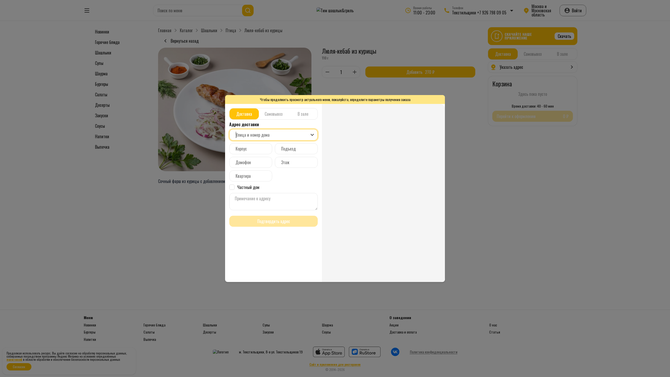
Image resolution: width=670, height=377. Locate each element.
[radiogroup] (273, 114)
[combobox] (273, 135)
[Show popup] (312, 135)
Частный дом (248, 187)
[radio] (244, 113)
